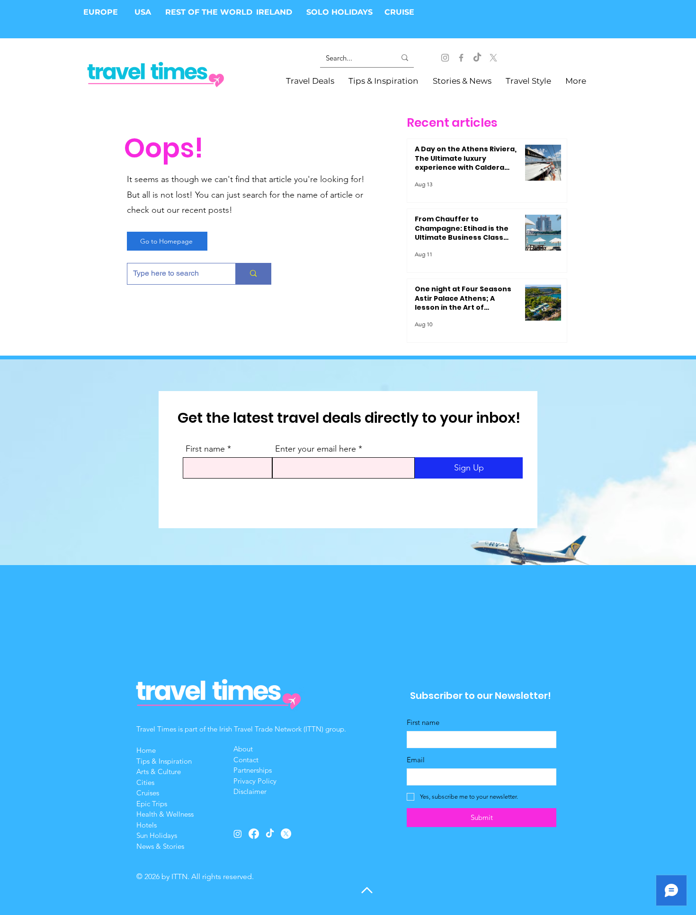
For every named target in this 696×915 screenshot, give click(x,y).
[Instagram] (445, 57)
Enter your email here (315, 448)
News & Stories (160, 846)
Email (416, 759)
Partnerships (252, 770)
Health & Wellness (165, 814)
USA (142, 12)
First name (205, 448)
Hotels (146, 824)
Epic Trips (151, 803)
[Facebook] (461, 57)
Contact (246, 759)
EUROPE (101, 12)
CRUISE (399, 12)
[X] (493, 57)
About (244, 748)
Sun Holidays (156, 835)
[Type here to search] (253, 273)
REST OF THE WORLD (208, 12)
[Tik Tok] (477, 57)
